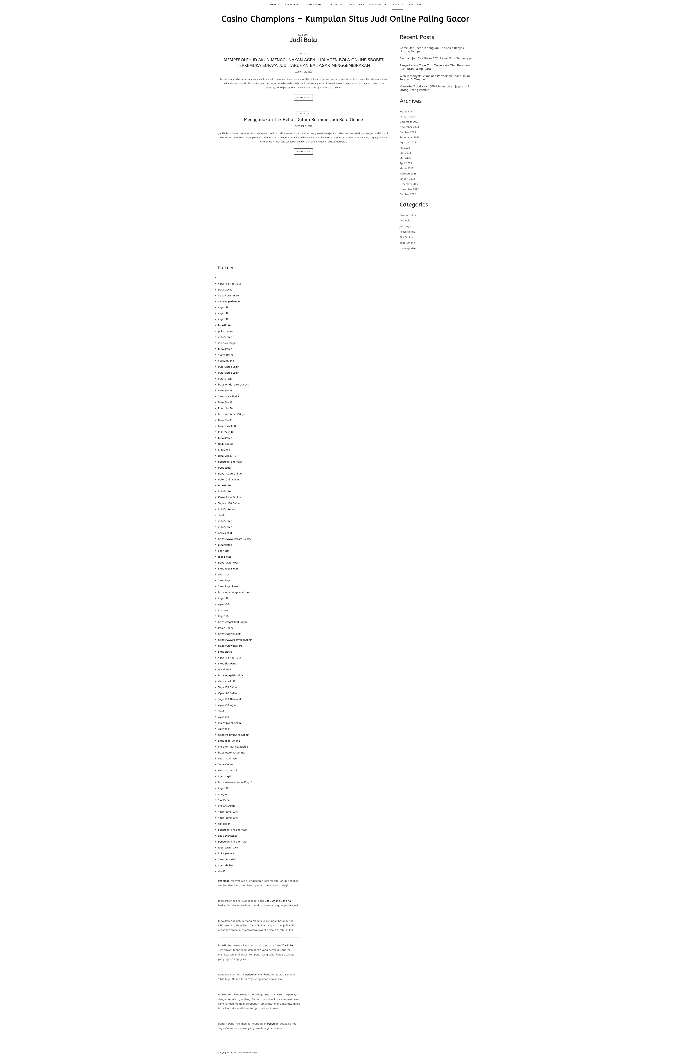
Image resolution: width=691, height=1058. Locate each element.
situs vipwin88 (226, 681)
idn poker (224, 610)
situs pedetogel (227, 835)
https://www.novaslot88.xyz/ (235, 782)
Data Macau (225, 289)
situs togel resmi (228, 758)
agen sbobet (225, 865)
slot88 (221, 515)
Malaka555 (224, 669)
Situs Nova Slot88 (228, 396)
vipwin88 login (227, 705)
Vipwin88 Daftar (227, 693)
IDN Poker (288, 945)
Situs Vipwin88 (227, 859)
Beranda (275, 5)
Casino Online (378, 5)
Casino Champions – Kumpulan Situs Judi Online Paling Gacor (345, 19)
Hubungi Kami (293, 5)
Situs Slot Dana (227, 663)
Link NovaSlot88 (227, 426)
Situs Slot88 (225, 651)
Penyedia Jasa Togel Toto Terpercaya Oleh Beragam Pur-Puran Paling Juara (435, 67)
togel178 (223, 307)
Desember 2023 (409, 121)
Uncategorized (408, 248)
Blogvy (253, 1052)
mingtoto (223, 794)
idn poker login (227, 343)
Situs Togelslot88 (228, 568)
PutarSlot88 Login (228, 366)
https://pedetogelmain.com (234, 592)
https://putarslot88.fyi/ (231, 414)
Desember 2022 (409, 184)
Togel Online (335, 5)
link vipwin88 (226, 853)
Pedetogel (224, 880)
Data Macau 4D (227, 455)
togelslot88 (224, 556)
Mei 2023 (405, 158)
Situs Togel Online (229, 740)
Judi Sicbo (224, 449)
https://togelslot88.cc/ (231, 675)
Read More (303, 97)
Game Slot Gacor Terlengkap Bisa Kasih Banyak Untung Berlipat (432, 49)
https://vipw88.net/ (229, 633)
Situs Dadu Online (254, 925)
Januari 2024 (407, 116)
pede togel (224, 467)
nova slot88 (225, 533)
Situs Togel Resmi (228, 586)
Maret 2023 (406, 168)
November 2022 (409, 189)
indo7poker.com (227, 509)
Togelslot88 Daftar (229, 503)
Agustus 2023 (408, 142)
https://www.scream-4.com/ (234, 539)
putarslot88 (225, 544)
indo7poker (225, 337)
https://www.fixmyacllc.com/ (235, 639)
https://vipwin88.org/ (230, 645)
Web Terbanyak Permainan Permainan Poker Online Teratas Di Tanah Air (435, 77)
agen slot (223, 550)
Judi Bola (397, 5)
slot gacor (224, 823)
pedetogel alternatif (230, 461)
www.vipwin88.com (229, 295)
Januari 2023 (407, 178)
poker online (225, 331)
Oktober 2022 (408, 194)
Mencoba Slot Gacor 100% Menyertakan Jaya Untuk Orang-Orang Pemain (435, 88)
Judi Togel (415, 5)
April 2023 (406, 163)
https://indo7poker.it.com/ (233, 384)
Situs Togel (224, 580)
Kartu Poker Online (229, 497)
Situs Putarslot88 (228, 812)
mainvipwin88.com (229, 723)
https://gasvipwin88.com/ (233, 734)
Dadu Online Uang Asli (278, 900)
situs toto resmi (227, 770)
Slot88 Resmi (226, 355)
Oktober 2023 (408, 132)
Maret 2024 (406, 111)
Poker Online (356, 5)
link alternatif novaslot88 (233, 746)
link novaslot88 (227, 806)
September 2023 (409, 137)
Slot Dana (224, 800)
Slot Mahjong (226, 360)
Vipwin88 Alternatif (229, 283)
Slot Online (314, 5)
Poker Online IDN (228, 479)
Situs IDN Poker (274, 994)
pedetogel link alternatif (232, 829)
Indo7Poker (225, 325)
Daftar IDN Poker (228, 562)
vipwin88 (223, 604)
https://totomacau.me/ (231, 752)
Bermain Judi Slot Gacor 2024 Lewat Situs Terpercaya (436, 58)
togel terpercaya (228, 847)
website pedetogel (229, 301)
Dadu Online (225, 444)
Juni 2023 (405, 153)
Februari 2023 (408, 173)
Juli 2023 (405, 147)
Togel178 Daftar (227, 687)
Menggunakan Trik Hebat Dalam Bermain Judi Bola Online (303, 119)
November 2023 (409, 127)
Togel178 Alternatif (229, 699)
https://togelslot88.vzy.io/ (233, 622)
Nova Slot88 (225, 390)
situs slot (223, 574)
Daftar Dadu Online (230, 473)
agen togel (224, 776)
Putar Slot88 (225, 378)
